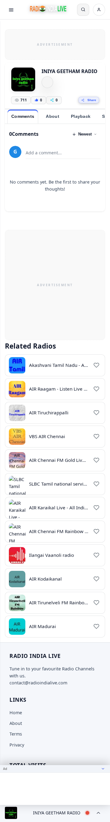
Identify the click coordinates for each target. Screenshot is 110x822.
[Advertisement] (55, 43)
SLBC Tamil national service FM (62, 484)
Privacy (16, 745)
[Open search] (83, 10)
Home (15, 712)
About (15, 723)
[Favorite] (96, 365)
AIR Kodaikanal (45, 579)
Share (91, 100)
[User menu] (99, 10)
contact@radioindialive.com (38, 683)
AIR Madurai (42, 626)
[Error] (47, 82)
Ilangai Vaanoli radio (51, 555)
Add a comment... (44, 153)
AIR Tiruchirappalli (48, 412)
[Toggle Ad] (103, 769)
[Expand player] (98, 813)
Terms (15, 734)
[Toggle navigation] (11, 10)
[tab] (22, 116)
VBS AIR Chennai (47, 436)
